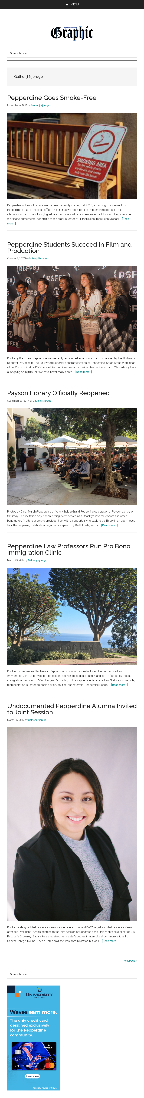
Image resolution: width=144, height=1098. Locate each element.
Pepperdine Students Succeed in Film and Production (69, 247)
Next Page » (130, 960)
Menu (75, 4)
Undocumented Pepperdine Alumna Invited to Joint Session (72, 709)
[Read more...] (84, 372)
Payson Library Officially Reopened (58, 393)
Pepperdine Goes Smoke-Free (51, 97)
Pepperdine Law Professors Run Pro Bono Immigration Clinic (68, 549)
